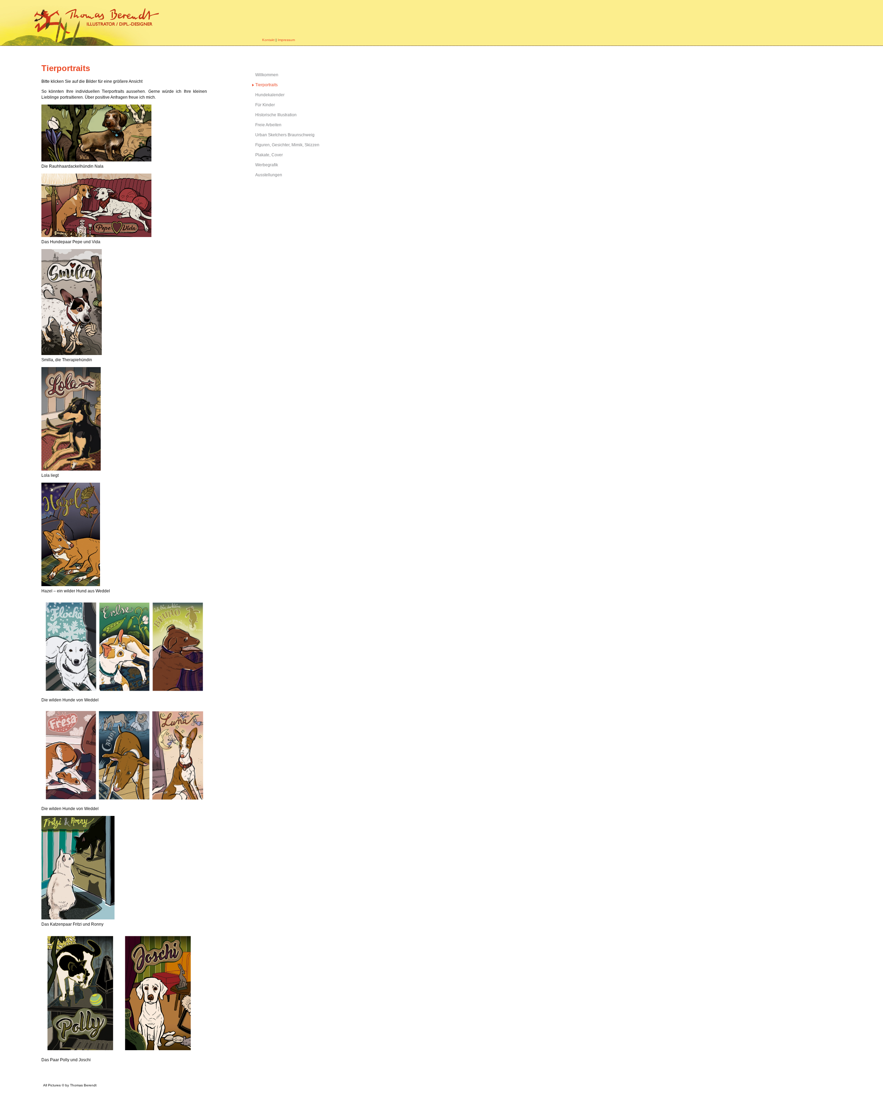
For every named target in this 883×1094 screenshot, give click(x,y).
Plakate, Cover (269, 154)
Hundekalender (270, 94)
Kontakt (268, 40)
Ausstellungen (268, 175)
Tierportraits (266, 84)
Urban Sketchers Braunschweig (285, 134)
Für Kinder (265, 104)
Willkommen (266, 74)
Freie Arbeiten (268, 124)
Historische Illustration (276, 114)
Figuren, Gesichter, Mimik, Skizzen (287, 144)
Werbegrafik (266, 164)
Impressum (286, 40)
